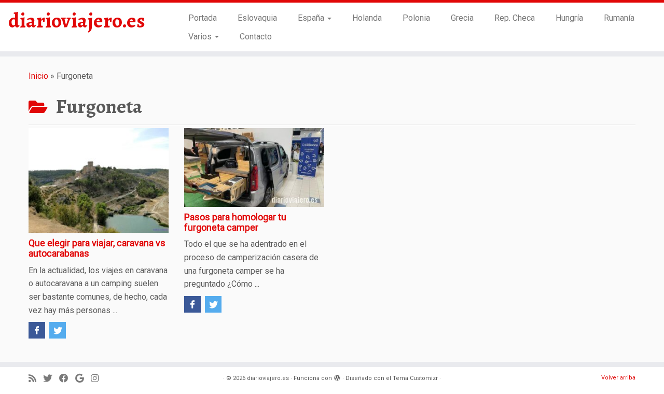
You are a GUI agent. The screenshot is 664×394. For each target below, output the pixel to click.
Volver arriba (618, 377)
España (312, 18)
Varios (201, 36)
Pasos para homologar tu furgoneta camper (235, 222)
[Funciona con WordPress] (337, 376)
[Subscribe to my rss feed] (36, 378)
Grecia (462, 18)
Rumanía (619, 18)
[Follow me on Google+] (83, 378)
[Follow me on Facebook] (67, 378)
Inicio (38, 76)
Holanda (367, 18)
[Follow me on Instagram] (98, 378)
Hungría (569, 18)
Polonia (416, 18)
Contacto (256, 36)
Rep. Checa (514, 18)
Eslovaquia (257, 18)
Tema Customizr (415, 378)
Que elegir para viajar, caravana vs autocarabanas (97, 248)
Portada (202, 18)
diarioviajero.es (76, 20)
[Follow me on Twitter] (51, 378)
